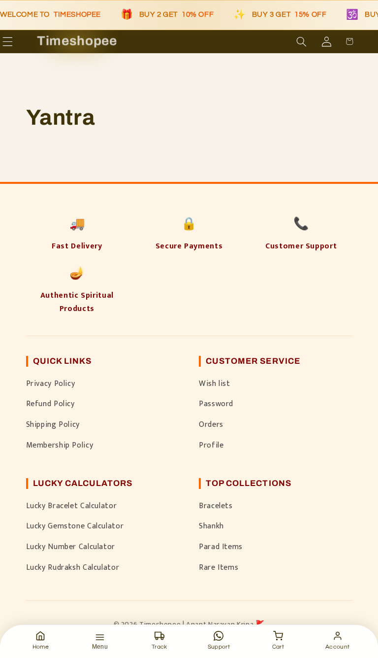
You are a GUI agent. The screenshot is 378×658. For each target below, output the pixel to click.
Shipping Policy (53, 424)
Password (216, 403)
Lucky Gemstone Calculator (75, 525)
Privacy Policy (50, 383)
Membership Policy (60, 445)
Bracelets (216, 505)
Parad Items (221, 546)
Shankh (211, 525)
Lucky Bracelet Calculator (71, 505)
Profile (211, 445)
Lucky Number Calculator (71, 546)
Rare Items (218, 567)
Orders (211, 424)
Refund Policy (50, 403)
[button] (21, 41)
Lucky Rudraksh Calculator (73, 567)
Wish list (214, 383)
